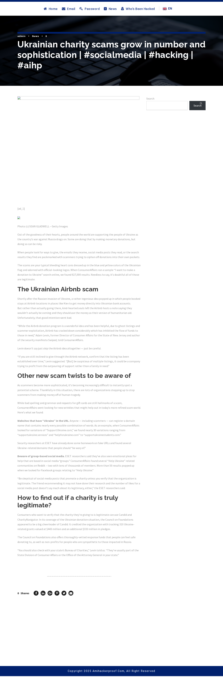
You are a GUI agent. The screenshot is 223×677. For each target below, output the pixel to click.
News (113, 8)
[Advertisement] (176, 153)
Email (71, 8)
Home (53, 8)
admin (21, 36)
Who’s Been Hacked (140, 8)
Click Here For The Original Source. (39, 563)
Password (92, 8)
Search (150, 98)
